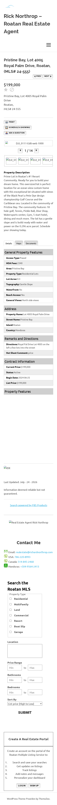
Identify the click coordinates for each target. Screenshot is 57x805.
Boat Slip (19, 626)
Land (17, 609)
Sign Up (34, 785)
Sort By (11, 699)
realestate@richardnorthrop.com (34, 552)
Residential (21, 598)
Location (12, 641)
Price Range (14, 662)
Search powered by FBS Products (28, 505)
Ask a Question (16, 133)
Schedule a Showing (19, 127)
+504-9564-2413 (29, 566)
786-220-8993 (22, 556)
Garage (18, 632)
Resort (18, 620)
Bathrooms (14, 675)
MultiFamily (21, 604)
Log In (21, 785)
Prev (38, 76)
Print (11, 122)
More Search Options (25, 718)
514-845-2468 (26, 561)
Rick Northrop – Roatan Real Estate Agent (27, 23)
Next (47, 76)
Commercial (21, 615)
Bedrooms (13, 687)
